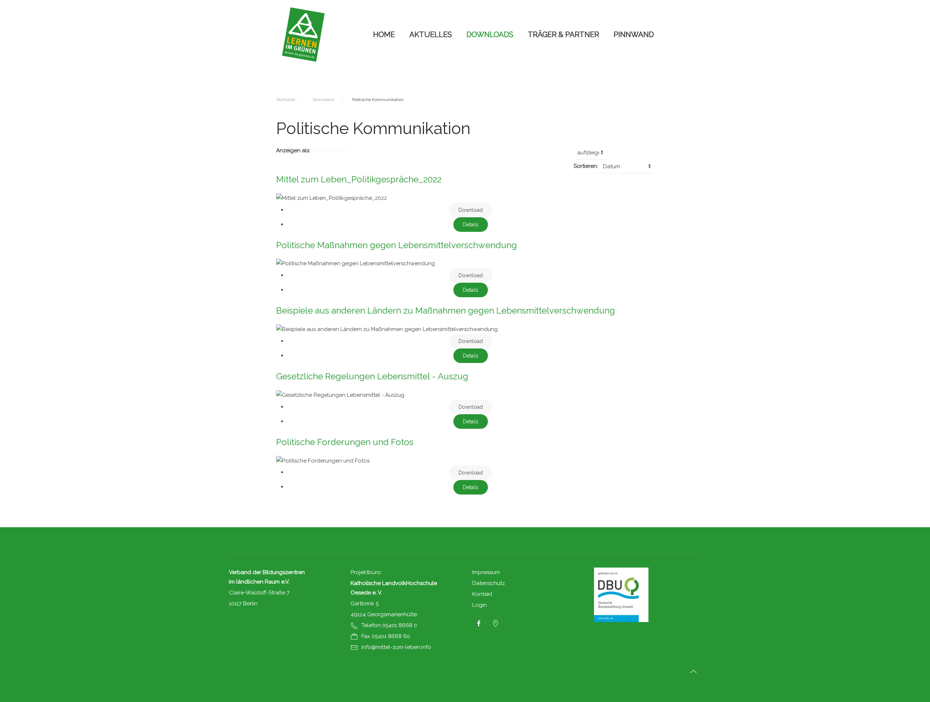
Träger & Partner (563, 34)
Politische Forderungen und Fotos (344, 442)
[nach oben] (693, 671)
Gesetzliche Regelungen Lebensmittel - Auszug (372, 376)
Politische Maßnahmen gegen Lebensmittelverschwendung (396, 245)
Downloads (489, 34)
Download (470, 210)
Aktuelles (430, 34)
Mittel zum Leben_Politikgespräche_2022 (358, 179)
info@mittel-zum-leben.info (396, 647)
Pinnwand (634, 34)
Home (384, 34)
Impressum (486, 572)
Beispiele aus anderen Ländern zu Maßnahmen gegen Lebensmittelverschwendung (445, 310)
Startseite (285, 99)
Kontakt (482, 594)
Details (470, 224)
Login (479, 605)
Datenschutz (488, 583)
